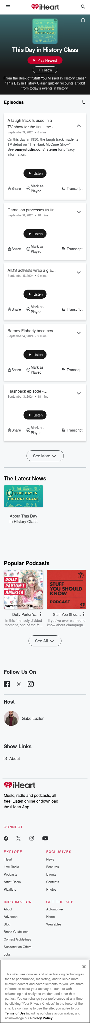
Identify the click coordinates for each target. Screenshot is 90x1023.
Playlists (10, 889)
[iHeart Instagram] (32, 838)
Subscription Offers (18, 946)
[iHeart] (45, 7)
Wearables (54, 924)
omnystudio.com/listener (36, 149)
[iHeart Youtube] (45, 838)
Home (50, 916)
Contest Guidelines (17, 939)
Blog (7, 924)
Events (51, 874)
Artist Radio (12, 881)
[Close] (84, 966)
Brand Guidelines (16, 931)
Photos (51, 889)
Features (52, 866)
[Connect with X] (18, 838)
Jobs (7, 954)
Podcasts (11, 874)
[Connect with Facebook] (6, 838)
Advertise (11, 916)
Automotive (54, 909)
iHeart (8, 859)
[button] (35, 173)
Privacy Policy (41, 1017)
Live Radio (11, 866)
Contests (52, 881)
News (50, 859)
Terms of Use (15, 1013)
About (14, 758)
